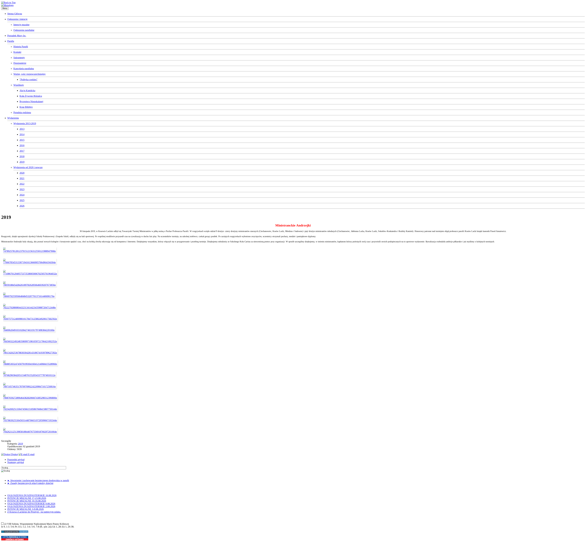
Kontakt (17, 52)
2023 (22, 189)
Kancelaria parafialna (23, 68)
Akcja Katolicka (27, 90)
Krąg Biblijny (26, 107)
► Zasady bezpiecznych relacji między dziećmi (30, 483)
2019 (22, 162)
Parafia (10, 41)
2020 (22, 173)
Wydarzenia (13, 118)
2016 (22, 145)
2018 (22, 156)
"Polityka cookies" (29, 79)
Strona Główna (14, 13)
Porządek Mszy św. (16, 35)
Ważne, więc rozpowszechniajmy (29, 74)
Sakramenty (19, 57)
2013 (22, 129)
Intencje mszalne (21, 24)
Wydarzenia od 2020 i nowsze (28, 167)
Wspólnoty (18, 85)
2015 (22, 140)
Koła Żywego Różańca (31, 96)
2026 (22, 205)
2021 (22, 178)
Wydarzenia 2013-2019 (24, 123)
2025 (22, 200)
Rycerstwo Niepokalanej (31, 101)
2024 (22, 195)
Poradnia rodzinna (22, 112)
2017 (22, 151)
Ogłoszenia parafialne (23, 30)
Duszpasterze (19, 63)
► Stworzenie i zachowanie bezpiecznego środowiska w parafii (38, 480)
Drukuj (14, 454)
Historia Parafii (20, 46)
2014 (22, 134)
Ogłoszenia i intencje (17, 19)
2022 (22, 184)
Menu (4, 8)
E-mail (30, 454)
